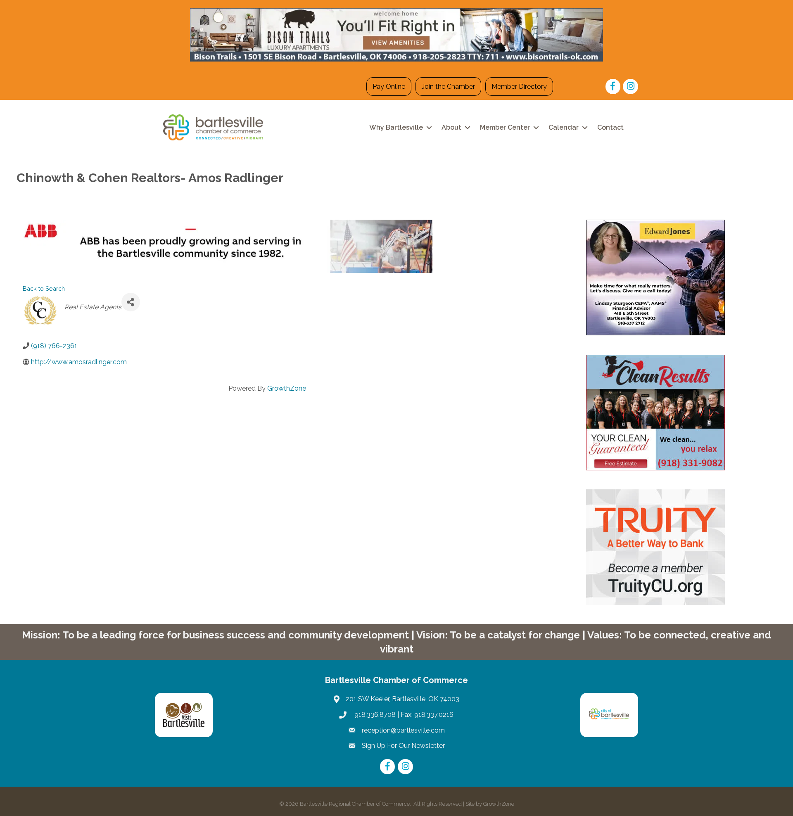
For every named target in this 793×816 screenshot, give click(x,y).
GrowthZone (286, 388)
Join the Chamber (448, 86)
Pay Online (389, 86)
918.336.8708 (374, 715)
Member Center (505, 127)
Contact (610, 127)
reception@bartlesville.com (403, 730)
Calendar (563, 127)
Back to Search (44, 288)
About (451, 127)
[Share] (130, 302)
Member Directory (519, 86)
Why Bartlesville (396, 127)
